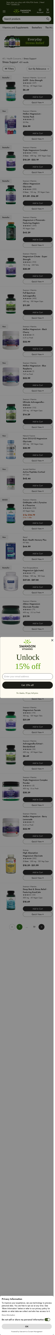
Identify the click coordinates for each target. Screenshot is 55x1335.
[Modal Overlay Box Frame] (27, 667)
